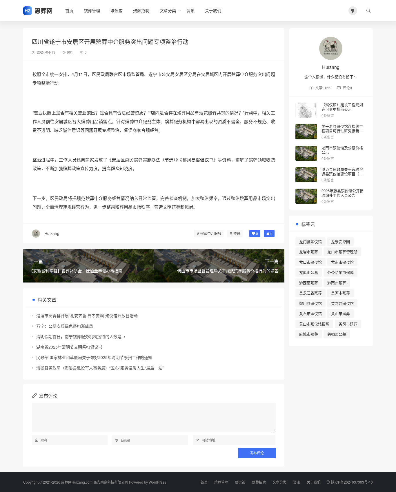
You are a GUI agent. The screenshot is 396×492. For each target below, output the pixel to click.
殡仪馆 (116, 10)
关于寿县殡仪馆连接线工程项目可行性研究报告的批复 (342, 130)
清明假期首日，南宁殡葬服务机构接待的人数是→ (81, 336)
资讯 (190, 10)
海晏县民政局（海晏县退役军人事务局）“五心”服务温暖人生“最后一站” (100, 368)
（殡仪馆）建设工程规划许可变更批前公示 (342, 107)
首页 (69, 10)
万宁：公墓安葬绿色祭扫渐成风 (64, 326)
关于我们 (213, 10)
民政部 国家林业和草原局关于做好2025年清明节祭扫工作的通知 (94, 357)
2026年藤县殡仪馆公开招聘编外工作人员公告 (342, 193)
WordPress (157, 482)
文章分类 (168, 10)
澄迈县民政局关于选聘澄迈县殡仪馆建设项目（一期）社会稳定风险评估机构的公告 (342, 175)
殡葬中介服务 (210, 233)
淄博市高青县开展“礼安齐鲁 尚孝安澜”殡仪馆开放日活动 (87, 315)
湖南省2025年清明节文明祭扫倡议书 (69, 347)
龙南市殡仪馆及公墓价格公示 (342, 150)
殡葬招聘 (141, 10)
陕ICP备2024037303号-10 (352, 482)
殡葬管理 (92, 10)
